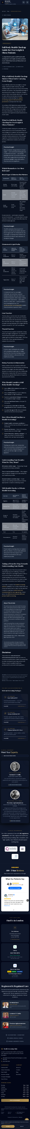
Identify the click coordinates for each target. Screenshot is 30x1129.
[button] (2, 900)
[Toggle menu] (27, 2)
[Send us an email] (27, 1120)
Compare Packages (5, 1076)
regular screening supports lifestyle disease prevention (12, 99)
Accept (8, 1126)
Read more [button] (7, 905)
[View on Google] (5, 895)
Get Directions (16, 939)
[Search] (23, 2)
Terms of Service (9, 1113)
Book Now (18, 1074)
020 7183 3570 (15, 953)
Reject (22, 1126)
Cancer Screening (5, 1069)
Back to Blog (7, 15)
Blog (17, 1072)
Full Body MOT (4, 1067)
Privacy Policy (2, 1113)
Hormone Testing (5, 1074)
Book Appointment (15, 1100)
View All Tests (4, 1079)
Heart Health (4, 1072)
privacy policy (7, 1123)
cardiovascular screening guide (13, 305)
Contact (18, 1069)
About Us (18, 1067)
